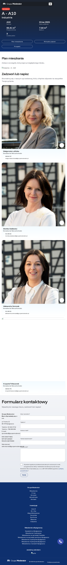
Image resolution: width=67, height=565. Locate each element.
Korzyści (33, 495)
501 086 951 (8, 311)
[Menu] (50, 4)
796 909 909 (12, 429)
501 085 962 (8, 234)
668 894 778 (8, 389)
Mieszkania (33, 491)
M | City (33, 511)
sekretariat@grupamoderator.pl (13, 446)
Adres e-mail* (24, 430)
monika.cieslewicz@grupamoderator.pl (16, 236)
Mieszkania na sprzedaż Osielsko (33, 535)
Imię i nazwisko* (25, 414)
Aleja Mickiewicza (33, 513)
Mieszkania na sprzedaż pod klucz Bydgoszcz (33, 537)
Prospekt (17, 46)
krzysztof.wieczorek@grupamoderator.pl (16, 391)
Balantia (33, 519)
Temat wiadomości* (26, 438)
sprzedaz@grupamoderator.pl (12, 433)
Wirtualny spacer (50, 41)
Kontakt (33, 499)
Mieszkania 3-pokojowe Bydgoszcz (33, 539)
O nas (33, 493)
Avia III (33, 509)
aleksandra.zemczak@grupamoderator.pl (17, 313)
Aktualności (33, 497)
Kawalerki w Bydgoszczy (33, 531)
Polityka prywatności (53, 562)
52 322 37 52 (12, 427)
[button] (60, 541)
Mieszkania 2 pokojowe (33, 533)
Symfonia (33, 517)
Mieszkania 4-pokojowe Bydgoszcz (33, 541)
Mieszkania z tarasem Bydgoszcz (33, 544)
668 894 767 (8, 156)
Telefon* (22, 422)
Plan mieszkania (17, 41)
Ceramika (33, 515)
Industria (33, 521)
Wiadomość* (24, 447)
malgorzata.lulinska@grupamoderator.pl (17, 158)
